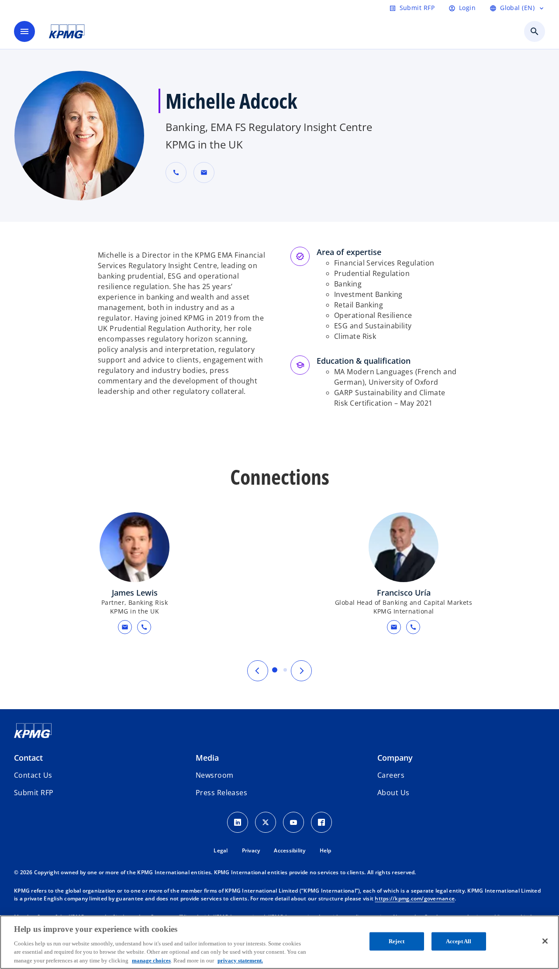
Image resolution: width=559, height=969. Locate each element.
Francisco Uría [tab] (285, 670)
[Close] (545, 941)
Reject (396, 941)
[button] (203, 172)
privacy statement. (240, 960)
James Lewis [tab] (274, 669)
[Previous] (257, 670)
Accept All (458, 941)
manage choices (151, 960)
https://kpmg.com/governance (415, 898)
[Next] (301, 670)
